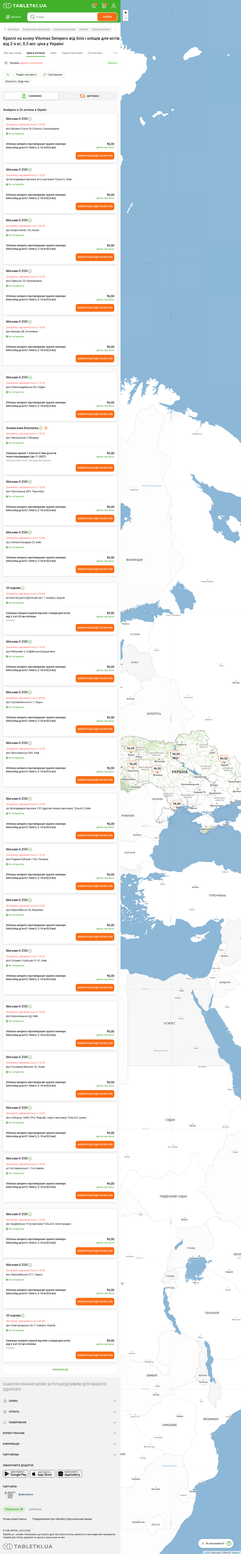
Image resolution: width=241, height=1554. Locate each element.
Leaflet (207, 1552)
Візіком (235, 1552)
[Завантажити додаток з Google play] (15, 1474)
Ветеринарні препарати (36, 29)
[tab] (36, 53)
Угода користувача (15, 1518)
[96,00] (133, 768)
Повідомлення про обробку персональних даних (62, 1518)
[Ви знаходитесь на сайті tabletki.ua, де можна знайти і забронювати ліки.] (25, 6)
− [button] (125, 18)
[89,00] (224, 763)
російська (35, 1509)
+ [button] (125, 12)
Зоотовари (13, 29)
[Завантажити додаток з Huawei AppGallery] (69, 1474)
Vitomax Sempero (101, 29)
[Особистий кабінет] (113, 5)
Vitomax (83, 29)
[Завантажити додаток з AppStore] (42, 1474)
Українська (12, 1509)
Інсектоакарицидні (64, 29)
